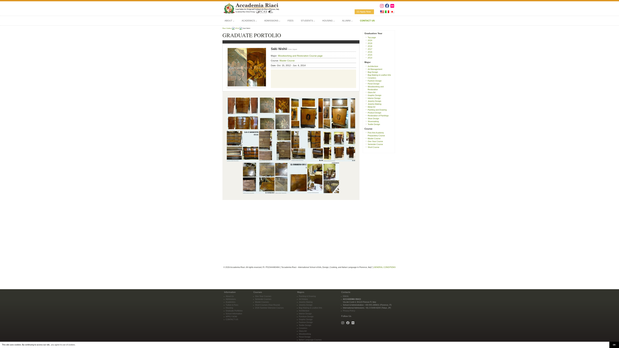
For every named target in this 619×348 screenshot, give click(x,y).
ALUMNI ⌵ (347, 20)
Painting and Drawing (377, 110)
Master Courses (262, 302)
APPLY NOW (231, 316)
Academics (230, 302)
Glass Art (371, 92)
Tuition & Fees (232, 305)
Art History (303, 299)
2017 (370, 49)
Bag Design (373, 72)
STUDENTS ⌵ (308, 20)
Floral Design (373, 84)
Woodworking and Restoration (293, 55)
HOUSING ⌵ (328, 20)
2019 (370, 43)
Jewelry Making (374, 104)
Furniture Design (306, 316)
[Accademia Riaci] (250, 7)
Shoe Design (373, 118)
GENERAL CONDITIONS (385, 267)
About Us (230, 296)
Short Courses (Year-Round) (267, 305)
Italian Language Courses (310, 340)
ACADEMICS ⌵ (249, 20)
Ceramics (372, 78)
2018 (370, 46)
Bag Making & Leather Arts (379, 75)
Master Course (287, 60)
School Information (234, 314)
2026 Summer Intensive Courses (269, 308)
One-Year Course (375, 141)
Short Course (373, 147)
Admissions (231, 299)
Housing (229, 308)
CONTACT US (232, 319)
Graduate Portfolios (234, 311)
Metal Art (371, 107)
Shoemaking (373, 121)
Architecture (373, 66)
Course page (316, 55)
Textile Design (374, 124)
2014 (237, 28)
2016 (370, 52)
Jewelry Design (374, 101)
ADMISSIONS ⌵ (272, 20)
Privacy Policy (349, 311)
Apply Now (365, 11)
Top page (372, 37)
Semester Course (375, 144)
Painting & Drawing (307, 296)
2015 (370, 55)
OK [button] (614, 345)
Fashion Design (375, 81)
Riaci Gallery (227, 28)
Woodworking (305, 334)
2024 (370, 40)
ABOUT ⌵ (229, 20)
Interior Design (374, 98)
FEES (290, 20)
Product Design (374, 113)
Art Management (375, 69)
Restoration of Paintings (378, 116)
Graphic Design (374, 95)
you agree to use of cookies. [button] (63, 345)
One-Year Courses (263, 296)
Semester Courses (263, 299)
